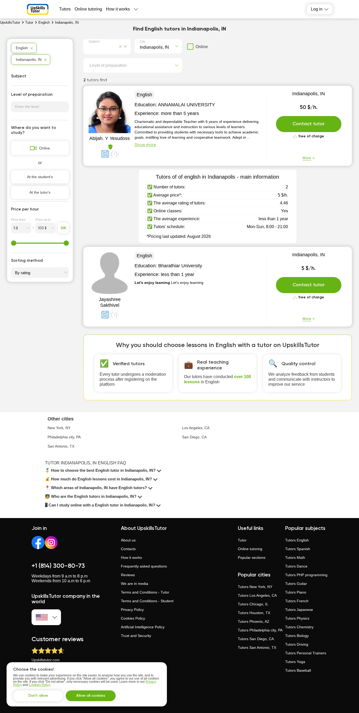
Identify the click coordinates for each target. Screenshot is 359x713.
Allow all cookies (90, 695)
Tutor (242, 540)
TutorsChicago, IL (253, 604)
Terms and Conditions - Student (147, 601)
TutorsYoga (295, 662)
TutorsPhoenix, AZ (253, 621)
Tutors (65, 9)
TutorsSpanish (297, 549)
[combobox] (89, 47)
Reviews (128, 575)
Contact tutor (309, 124)
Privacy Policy (132, 609)
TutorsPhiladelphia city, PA (260, 630)
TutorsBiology (297, 636)
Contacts (128, 549)
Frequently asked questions (144, 566)
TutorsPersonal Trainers (305, 653)
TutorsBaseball (298, 670)
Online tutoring (88, 9)
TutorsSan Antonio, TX (257, 647)
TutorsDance (296, 566)
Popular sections (251, 557)
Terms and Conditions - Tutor (145, 592)
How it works (118, 9)
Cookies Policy (133, 618)
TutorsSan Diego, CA (256, 639)
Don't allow (38, 695)
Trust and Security (136, 636)
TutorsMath (295, 557)
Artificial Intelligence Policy (143, 627)
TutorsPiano (295, 592)
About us (128, 540)
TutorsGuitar (296, 583)
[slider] (13, 243)
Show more (145, 145)
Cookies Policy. (40, 685)
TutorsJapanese (299, 609)
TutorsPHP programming (306, 575)
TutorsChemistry (299, 627)
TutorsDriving (296, 644)
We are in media (134, 583)
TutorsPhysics (297, 618)
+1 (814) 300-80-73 (58, 566)
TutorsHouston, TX (254, 613)
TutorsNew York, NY (255, 587)
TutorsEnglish (297, 540)
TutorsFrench (297, 601)
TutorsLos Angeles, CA (257, 595)
